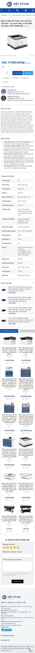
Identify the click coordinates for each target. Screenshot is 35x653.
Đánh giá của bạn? (9, 544)
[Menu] (2, 10)
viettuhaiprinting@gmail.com (13, 625)
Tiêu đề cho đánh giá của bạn (12, 552)
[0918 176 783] (17, 10)
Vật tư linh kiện (6, 283)
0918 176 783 (20, 92)
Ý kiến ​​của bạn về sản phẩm (12, 559)
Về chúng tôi (5, 640)
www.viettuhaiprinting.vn (8, 623)
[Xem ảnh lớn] (17, 42)
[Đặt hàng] (7, 363)
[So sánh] (12, 363)
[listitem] (17, 42)
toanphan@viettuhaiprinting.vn (21, 93)
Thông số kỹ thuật (7, 176)
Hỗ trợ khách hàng (7, 635)
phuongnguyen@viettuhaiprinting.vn (22, 100)
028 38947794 (22, 612)
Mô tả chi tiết (5, 109)
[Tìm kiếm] (9, 10)
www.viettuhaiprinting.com (14, 621)
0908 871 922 (20, 98)
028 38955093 (12, 612)
